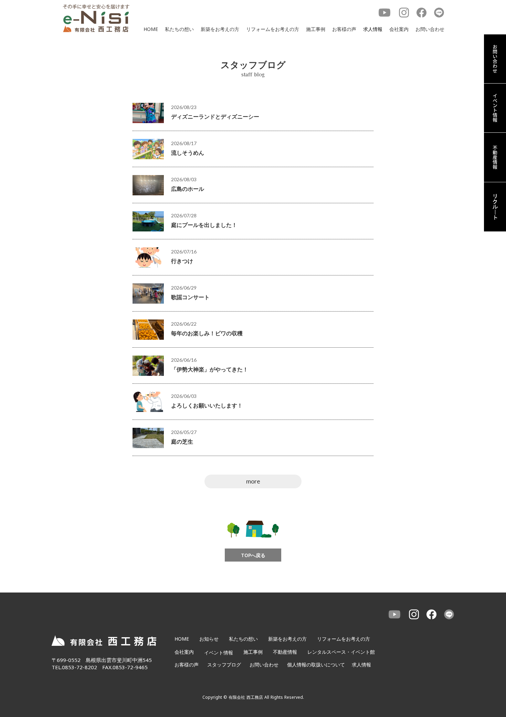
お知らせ (209, 638)
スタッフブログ (224, 664)
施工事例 (315, 29)
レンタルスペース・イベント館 (341, 652)
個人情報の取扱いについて (316, 664)
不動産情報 (285, 652)
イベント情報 (218, 652)
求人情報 (372, 29)
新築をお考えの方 (220, 29)
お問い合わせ (429, 29)
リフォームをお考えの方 (272, 29)
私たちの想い (179, 29)
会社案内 (399, 29)
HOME (151, 29)
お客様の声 (344, 29)
